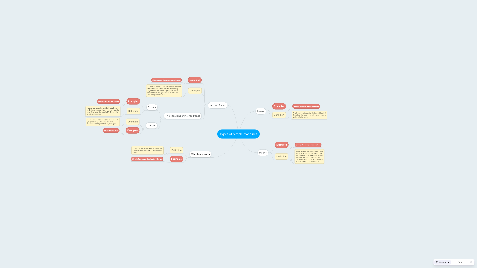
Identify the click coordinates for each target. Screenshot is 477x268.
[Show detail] (471, 262)
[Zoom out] (454, 262)
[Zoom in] (465, 262)
